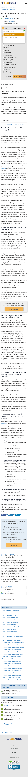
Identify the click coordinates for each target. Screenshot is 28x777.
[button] (26, 3)
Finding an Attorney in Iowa (9, 634)
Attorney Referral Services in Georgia (12, 668)
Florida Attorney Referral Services (11, 677)
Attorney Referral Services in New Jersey (12, 652)
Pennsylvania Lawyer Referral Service (12, 673)
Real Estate (7, 48)
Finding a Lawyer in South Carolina (11, 627)
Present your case (8, 705)
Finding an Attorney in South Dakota (11, 640)
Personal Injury (8, 55)
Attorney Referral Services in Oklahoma (12, 649)
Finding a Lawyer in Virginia (9, 629)
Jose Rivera (11, 21)
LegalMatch (4, 423)
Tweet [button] (10, 514)
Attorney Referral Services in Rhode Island (13, 647)
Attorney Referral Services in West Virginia (13, 642)
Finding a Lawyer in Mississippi (10, 622)
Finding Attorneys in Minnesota (10, 613)
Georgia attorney (14, 427)
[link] (3, 728)
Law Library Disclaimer (7, 732)
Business (6, 50)
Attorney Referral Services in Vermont (12, 645)
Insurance (7, 69)
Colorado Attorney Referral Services (12, 656)
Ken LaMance (8, 586)
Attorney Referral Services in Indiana (11, 663)
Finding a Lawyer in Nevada (9, 624)
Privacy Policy (14, 748)
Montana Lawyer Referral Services (11, 659)
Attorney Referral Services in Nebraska (12, 654)
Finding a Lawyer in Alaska (9, 620)
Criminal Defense (9, 45)
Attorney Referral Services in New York (12, 680)
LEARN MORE (14, 545)
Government (8, 62)
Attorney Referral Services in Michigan (12, 670)
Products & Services (10, 65)
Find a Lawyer (4, 7)
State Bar (3, 168)
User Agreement (14, 745)
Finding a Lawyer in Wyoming (9, 631)
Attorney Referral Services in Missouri (12, 661)
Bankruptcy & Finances (10, 60)
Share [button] (3, 514)
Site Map (14, 752)
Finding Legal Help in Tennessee (10, 610)
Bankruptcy (7, 72)
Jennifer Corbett (9, 18)
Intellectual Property (10, 67)
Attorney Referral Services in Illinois (11, 675)
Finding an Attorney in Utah (9, 615)
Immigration (7, 52)
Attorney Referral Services (8, 9)
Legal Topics (12, 7)
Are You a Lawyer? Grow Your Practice (14, 124)
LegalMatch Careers (14, 757)
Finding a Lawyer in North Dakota (10, 617)
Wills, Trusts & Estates (10, 57)
